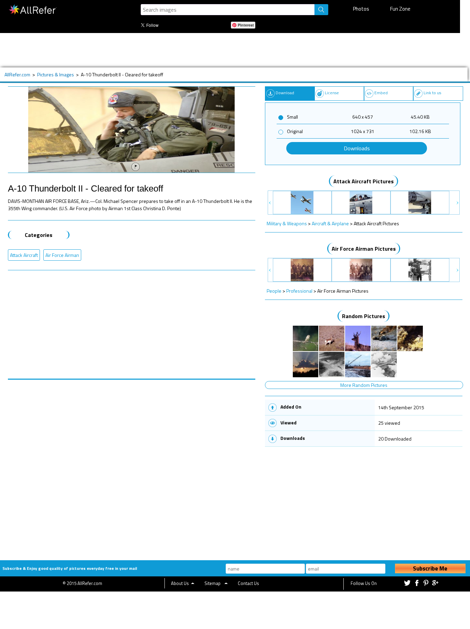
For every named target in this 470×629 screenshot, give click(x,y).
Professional (299, 290)
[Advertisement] (225, 50)
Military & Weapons (287, 223)
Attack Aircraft (24, 255)
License (332, 92)
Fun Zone (400, 9)
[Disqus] (131, 466)
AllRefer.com (17, 74)
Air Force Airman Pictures (364, 249)
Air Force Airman (62, 255)
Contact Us (248, 583)
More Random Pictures (363, 385)
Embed (381, 92)
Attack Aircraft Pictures (363, 181)
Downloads (357, 148)
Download (285, 92)
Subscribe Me (430, 568)
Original (295, 131)
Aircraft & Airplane (330, 223)
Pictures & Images (55, 74)
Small (292, 116)
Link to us (432, 92)
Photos (361, 9)
